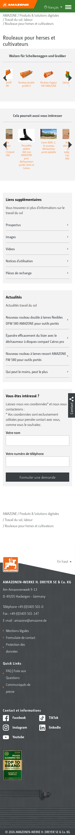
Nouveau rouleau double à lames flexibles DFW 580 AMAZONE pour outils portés (34, 320)
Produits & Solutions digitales (39, 15)
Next (70, 78)
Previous (5, 78)
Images (11, 236)
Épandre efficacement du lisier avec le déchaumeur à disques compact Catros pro (35, 338)
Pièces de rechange (19, 272)
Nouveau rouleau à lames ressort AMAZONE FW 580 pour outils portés (36, 356)
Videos (10, 248)
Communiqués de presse (18, 688)
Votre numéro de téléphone (25, 453)
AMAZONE (10, 15)
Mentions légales (17, 630)
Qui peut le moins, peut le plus (27, 371)
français (53, 7)
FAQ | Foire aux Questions (16, 674)
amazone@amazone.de (30, 620)
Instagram (19, 727)
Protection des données (15, 647)
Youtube (18, 736)
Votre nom (13, 432)
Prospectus (13, 224)
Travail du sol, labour (18, 19)
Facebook (19, 717)
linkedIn (54, 727)
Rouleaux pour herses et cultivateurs (29, 23)
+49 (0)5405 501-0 (30, 606)
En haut (62, 561)
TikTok (53, 717)
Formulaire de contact (20, 637)
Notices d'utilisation (19, 260)
